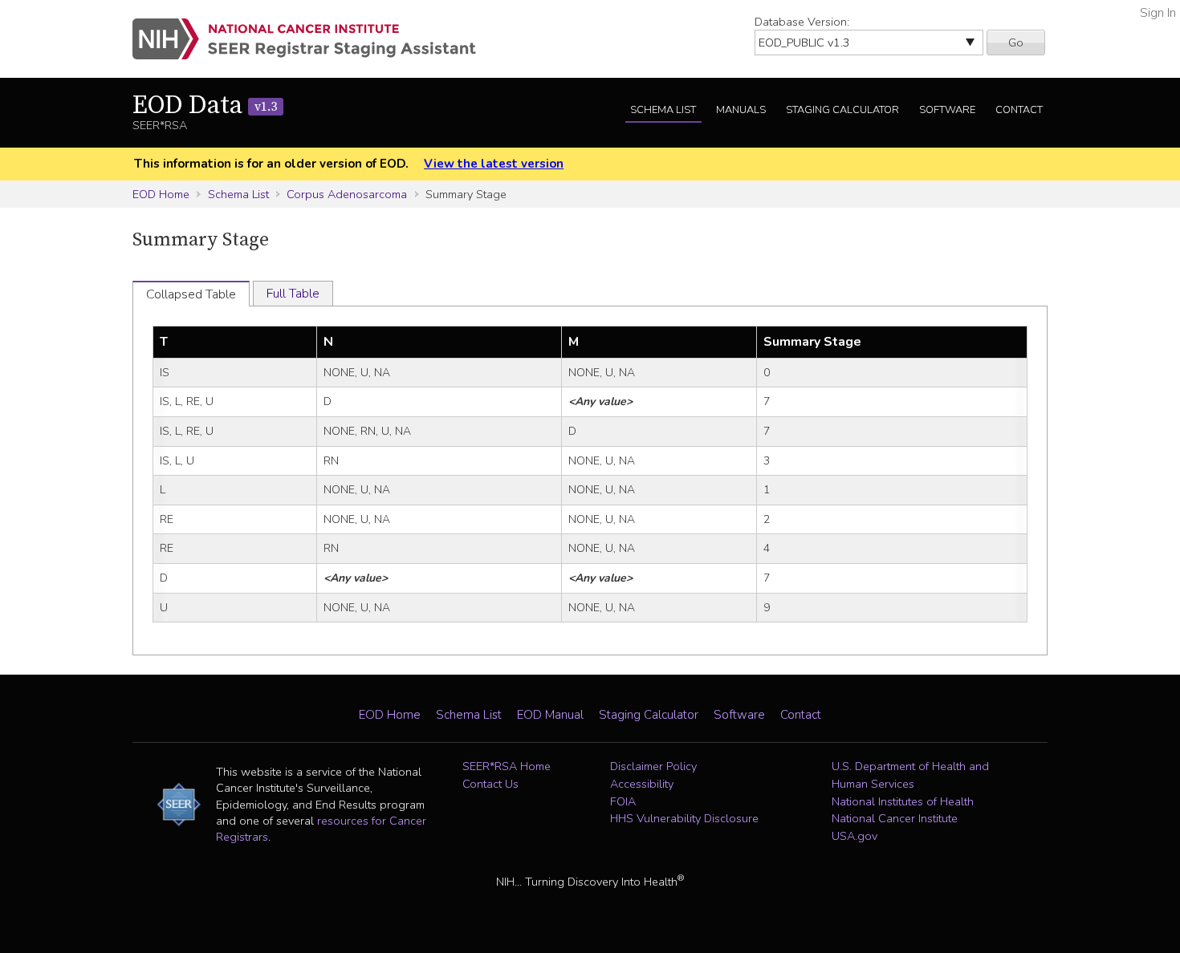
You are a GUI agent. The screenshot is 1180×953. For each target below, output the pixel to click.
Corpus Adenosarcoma (347, 194)
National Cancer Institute (895, 818)
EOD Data (204, 106)
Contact (1019, 110)
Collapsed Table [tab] (191, 294)
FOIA (623, 801)
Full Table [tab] (293, 293)
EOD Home (160, 194)
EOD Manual (550, 715)
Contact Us (490, 784)
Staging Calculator (842, 110)
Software (947, 110)
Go (1015, 42)
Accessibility (641, 784)
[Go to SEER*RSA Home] (313, 39)
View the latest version (494, 164)
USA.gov (854, 836)
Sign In (1158, 13)
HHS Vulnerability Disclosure (684, 818)
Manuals (741, 110)
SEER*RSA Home (506, 766)
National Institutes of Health (903, 801)
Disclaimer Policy (653, 766)
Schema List (663, 110)
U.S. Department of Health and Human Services (910, 775)
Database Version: (802, 22)
